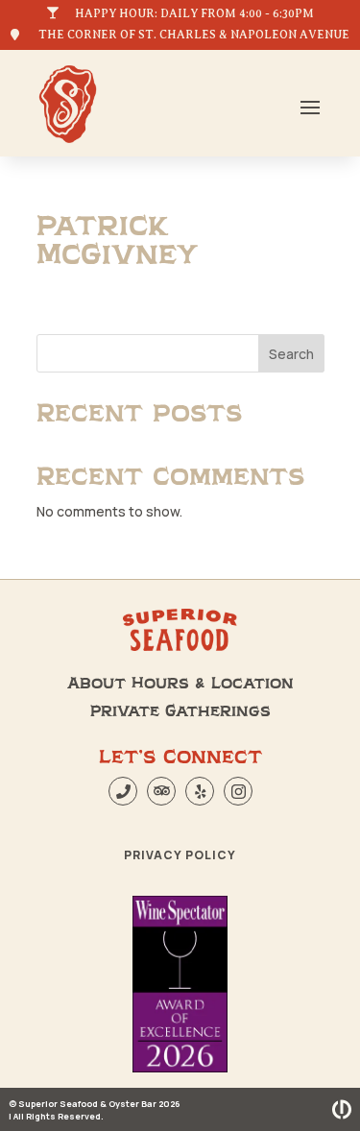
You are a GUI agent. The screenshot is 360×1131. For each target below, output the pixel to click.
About (96, 683)
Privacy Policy (180, 855)
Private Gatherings (180, 711)
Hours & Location (213, 683)
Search (291, 354)
